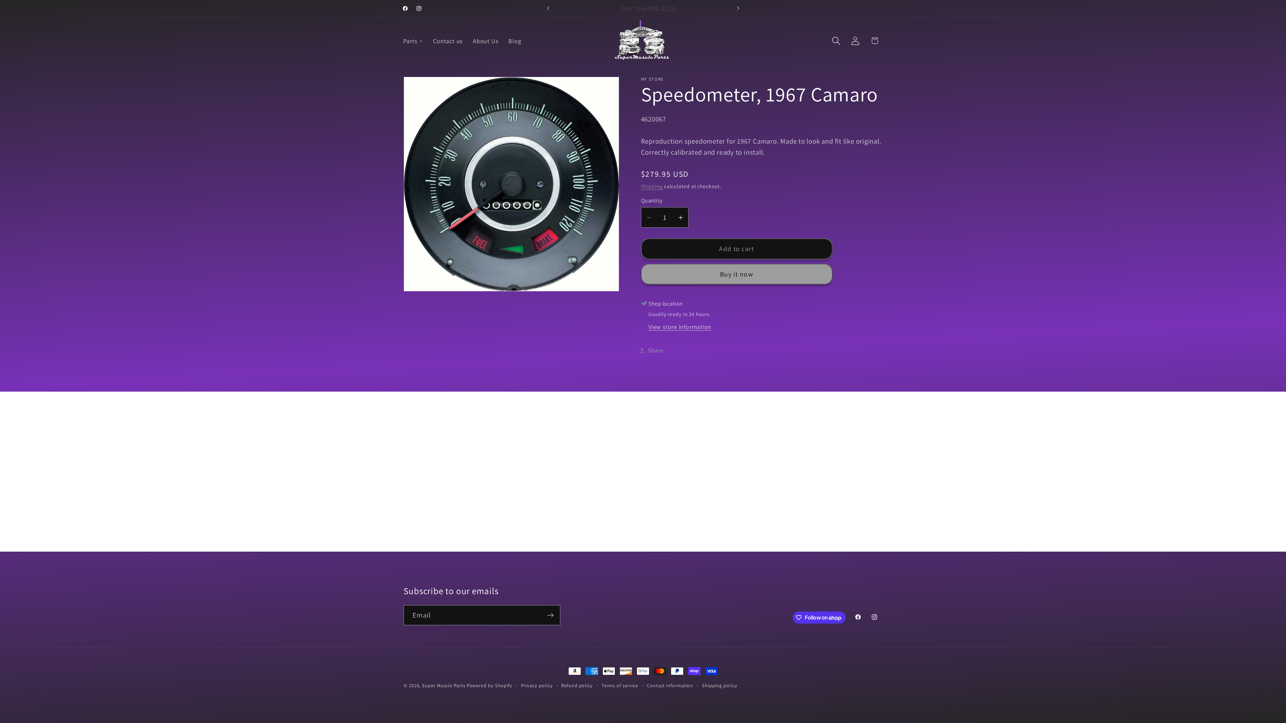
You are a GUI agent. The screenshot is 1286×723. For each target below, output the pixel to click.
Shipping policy (719, 685)
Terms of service (620, 685)
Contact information (670, 685)
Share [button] (656, 350)
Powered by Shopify (489, 685)
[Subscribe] (550, 615)
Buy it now (736, 274)
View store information (679, 327)
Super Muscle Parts (443, 685)
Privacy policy (537, 685)
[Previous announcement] (548, 8)
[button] (836, 40)
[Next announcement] (738, 8)
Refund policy (577, 685)
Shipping (652, 186)
